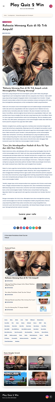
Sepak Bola (33, 338)
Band (26, 319)
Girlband (29, 322)
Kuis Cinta (14, 325)
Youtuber (17, 341)
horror (35, 322)
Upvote (25, 218)
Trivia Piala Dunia (9, 341)
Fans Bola (7, 322)
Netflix (46, 335)
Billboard (32, 319)
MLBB (6, 335)
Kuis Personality (18, 332)
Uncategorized (7, 22)
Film (13, 322)
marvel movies (45, 332)
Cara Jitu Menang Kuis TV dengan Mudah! (16, 307)
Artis (22, 319)
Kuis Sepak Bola (28, 332)
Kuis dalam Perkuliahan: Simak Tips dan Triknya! (18, 292)
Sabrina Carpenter (24, 338)
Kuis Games (36, 325)
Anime (16, 319)
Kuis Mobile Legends (26, 329)
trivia (40, 338)
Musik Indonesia (33, 335)
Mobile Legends (13, 335)
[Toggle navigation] (4, 6)
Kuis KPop (44, 325)
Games (22, 322)
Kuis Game (28, 325)
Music (20, 335)
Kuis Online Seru (8, 332)
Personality (14, 338)
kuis (45, 322)
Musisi (41, 335)
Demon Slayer (40, 319)
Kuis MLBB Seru (15, 329)
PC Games (7, 338)
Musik (26, 335)
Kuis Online (43, 329)
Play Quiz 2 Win (27, 5)
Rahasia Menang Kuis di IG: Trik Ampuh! (21, 278)
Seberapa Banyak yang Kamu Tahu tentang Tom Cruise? (20, 300)
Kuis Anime (7, 325)
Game (17, 322)
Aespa (6, 319)
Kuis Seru (37, 332)
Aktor (11, 319)
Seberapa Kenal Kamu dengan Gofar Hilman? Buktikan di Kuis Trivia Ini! (39, 367)
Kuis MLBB (7, 329)
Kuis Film (21, 325)
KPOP (40, 322)
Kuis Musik (36, 329)
